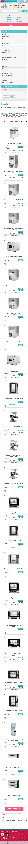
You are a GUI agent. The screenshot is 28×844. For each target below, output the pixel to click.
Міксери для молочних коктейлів (9, 64)
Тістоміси (4, 71)
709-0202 (15, 5)
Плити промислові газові (7, 82)
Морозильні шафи (6, 48)
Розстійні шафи (5, 43)
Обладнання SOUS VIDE (7, 41)
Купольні (4, 78)
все (19, 812)
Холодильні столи (6, 50)
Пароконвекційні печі (6, 36)
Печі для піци (5, 38)
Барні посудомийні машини (8, 75)
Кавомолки (4, 59)
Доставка (9, 21)
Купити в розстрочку (15, 152)
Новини (8, 19)
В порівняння (12, 150)
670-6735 (24, 5)
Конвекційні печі (5, 34)
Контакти (19, 21)
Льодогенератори (6, 54)
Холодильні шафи (6, 45)
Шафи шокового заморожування (9, 57)
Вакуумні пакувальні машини (8, 73)
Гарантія (18, 19)
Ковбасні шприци (6, 68)
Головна (8, 17)
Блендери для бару (6, 61)
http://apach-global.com (14, 117)
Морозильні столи (6, 52)
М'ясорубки (4, 66)
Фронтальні (4, 80)
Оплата (19, 17)
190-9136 (20, 7)
